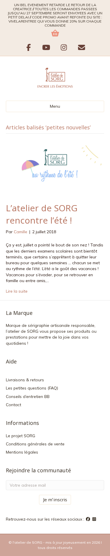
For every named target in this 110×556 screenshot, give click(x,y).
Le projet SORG (20, 435)
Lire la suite (17, 291)
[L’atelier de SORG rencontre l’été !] (55, 169)
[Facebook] (88, 519)
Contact (13, 404)
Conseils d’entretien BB (28, 396)
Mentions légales (22, 452)
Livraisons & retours (25, 379)
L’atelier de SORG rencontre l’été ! (41, 214)
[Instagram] (94, 519)
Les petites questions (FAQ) (32, 388)
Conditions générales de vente (35, 444)
